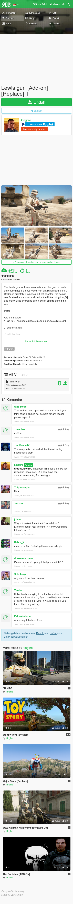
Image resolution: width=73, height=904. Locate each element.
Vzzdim (18, 590)
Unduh (38, 102)
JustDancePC (22, 445)
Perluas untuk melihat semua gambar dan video (36, 262)
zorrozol (19, 503)
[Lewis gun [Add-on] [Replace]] (36, 205)
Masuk (40, 633)
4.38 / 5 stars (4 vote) (10, 279)
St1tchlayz (20, 574)
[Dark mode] (63, 4)
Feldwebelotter (23, 616)
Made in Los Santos (12, 894)
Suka (28, 272)
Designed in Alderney (12, 891)
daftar (53, 633)
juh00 (17, 519)
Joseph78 (20, 429)
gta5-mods (20, 406)
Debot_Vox (20, 542)
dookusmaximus (23, 558)
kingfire (26, 120)
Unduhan (12, 272)
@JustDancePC (23, 468)
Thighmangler (22, 487)
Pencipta (28, 465)
